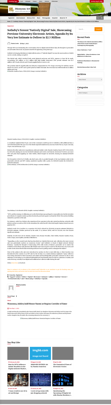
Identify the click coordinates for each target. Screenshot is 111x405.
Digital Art (11, 18)
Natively (57, 277)
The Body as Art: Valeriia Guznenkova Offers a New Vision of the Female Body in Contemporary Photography (89, 43)
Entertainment (20, 18)
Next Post (11, 296)
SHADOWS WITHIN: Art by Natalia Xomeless (39, 365)
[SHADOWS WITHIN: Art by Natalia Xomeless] (40, 353)
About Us (62, 18)
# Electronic (55, 1)
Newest (63, 277)
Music (38, 18)
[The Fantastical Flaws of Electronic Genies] (62, 353)
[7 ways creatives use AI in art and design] (18, 379)
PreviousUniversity (14, 278)
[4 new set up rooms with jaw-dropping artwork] (40, 379)
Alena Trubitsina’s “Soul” (84, 50)
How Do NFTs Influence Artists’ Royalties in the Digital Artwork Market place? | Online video (17, 367)
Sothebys (37, 278)
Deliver (24, 277)
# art (21, 1)
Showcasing (29, 278)
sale (22, 278)
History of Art (31, 18)
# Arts (40, 1)
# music (35, 1)
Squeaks (44, 278)
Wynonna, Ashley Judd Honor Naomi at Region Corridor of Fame (37, 304)
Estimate (44, 277)
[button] (98, 18)
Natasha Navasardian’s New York (86, 67)
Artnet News (14, 263)
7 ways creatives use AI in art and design (17, 392)
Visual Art (55, 18)
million (51, 277)
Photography (46, 18)
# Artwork (27, 1)
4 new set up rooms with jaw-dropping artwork (40, 392)
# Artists (47, 1)
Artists (18, 277)
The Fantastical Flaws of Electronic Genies (62, 365)
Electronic (37, 277)
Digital (30, 277)
